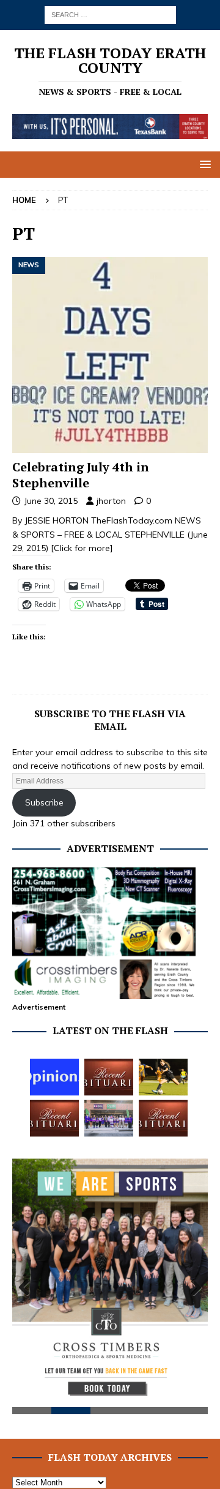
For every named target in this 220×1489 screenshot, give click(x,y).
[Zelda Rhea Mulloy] (108, 1077)
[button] (203, 163)
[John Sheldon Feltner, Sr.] (163, 1118)
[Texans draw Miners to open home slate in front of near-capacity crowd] (163, 1077)
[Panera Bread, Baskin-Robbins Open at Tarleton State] (108, 1118)
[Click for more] (82, 548)
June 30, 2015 (51, 500)
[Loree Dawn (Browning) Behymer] (54, 1118)
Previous (27, 1288)
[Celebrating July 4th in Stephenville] (110, 355)
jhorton (111, 500)
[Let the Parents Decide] (54, 1077)
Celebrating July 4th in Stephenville (80, 475)
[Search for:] (110, 14)
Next (192, 1288)
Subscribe (44, 802)
